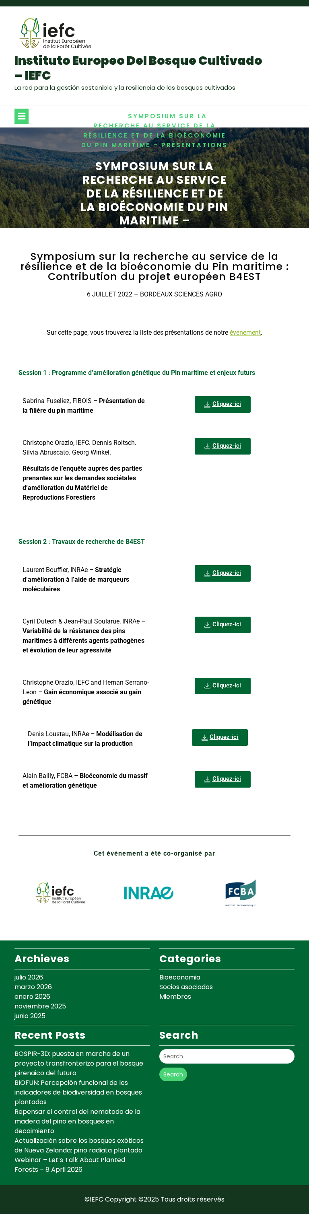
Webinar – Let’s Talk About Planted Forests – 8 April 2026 (69, 1164)
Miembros (175, 996)
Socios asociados (186, 987)
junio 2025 (29, 1016)
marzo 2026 (33, 987)
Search (173, 1074)
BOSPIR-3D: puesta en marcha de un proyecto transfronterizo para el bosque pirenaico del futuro (78, 1063)
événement (245, 332)
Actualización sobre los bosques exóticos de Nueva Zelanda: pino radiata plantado (79, 1145)
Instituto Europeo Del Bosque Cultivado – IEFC (138, 68)
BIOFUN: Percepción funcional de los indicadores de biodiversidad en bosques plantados (78, 1092)
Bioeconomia (179, 977)
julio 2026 (28, 977)
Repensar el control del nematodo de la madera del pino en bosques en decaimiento (77, 1121)
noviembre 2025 (40, 1006)
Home (113, 116)
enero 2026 (32, 996)
